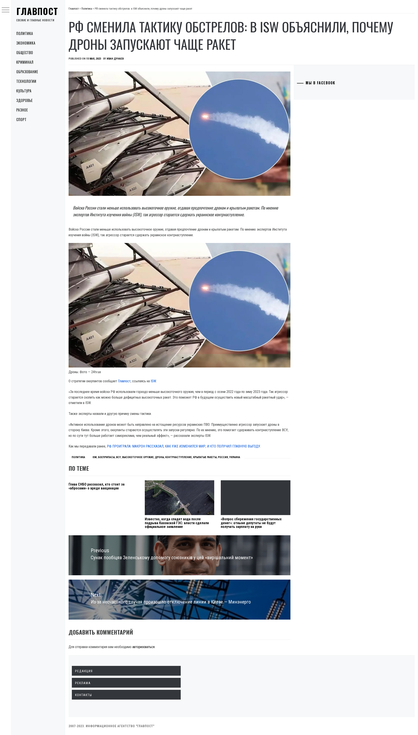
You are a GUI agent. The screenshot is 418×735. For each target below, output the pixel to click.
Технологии (26, 81)
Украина (234, 457)
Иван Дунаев (115, 58)
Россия (223, 457)
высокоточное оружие (138, 457)
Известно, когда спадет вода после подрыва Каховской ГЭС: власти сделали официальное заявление (177, 523)
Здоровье (24, 100)
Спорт (21, 119)
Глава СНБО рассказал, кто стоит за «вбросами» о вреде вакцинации (97, 486)
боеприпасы (106, 457)
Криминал (25, 62)
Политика (24, 33)
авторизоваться (143, 647)
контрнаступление (178, 457)
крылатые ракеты (205, 457)
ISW (153, 381)
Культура (24, 90)
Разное (22, 110)
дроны (159, 457)
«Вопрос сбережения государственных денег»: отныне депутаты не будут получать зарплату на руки (251, 523)
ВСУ (118, 457)
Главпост (37, 11)
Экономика (25, 43)
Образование (27, 71)
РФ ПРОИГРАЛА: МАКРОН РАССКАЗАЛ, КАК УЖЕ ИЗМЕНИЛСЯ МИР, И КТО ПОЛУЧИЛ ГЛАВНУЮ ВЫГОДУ (183, 446)
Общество (24, 52)
